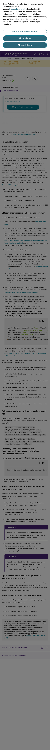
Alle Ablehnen (25, 45)
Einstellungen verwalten (25, 31)
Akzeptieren (24, 38)
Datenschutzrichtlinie (18, 9)
